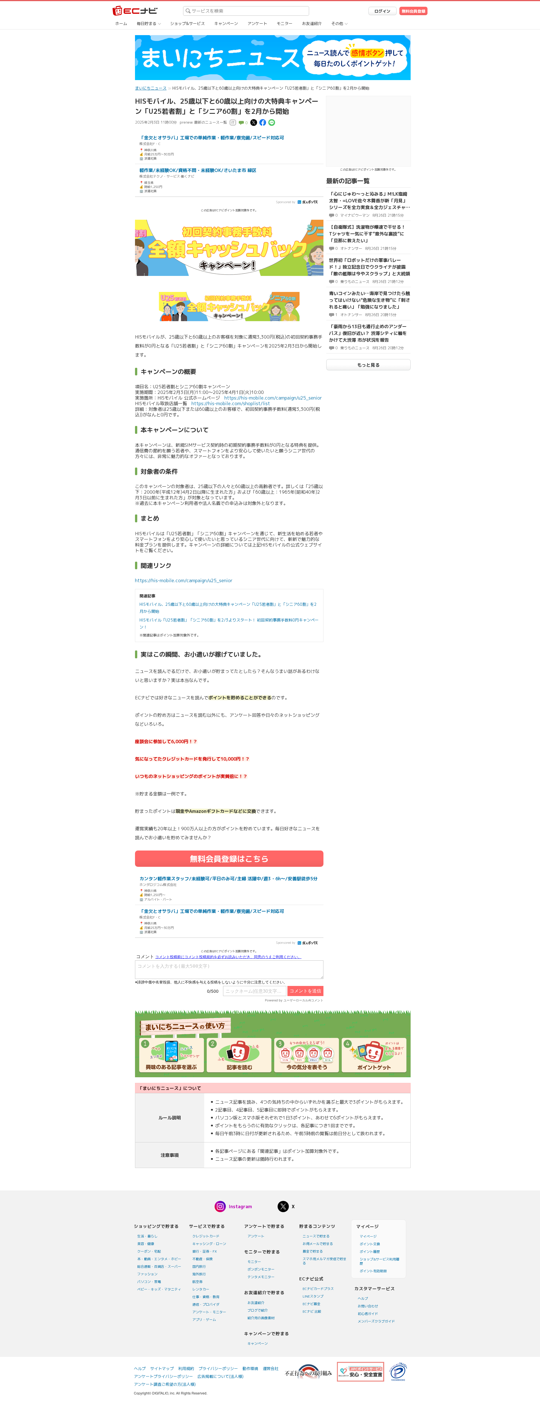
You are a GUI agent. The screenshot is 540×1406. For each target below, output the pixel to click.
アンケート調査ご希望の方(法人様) (165, 1384)
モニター (284, 23)
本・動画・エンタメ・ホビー (159, 1259)
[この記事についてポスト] (253, 122)
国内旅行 (199, 1266)
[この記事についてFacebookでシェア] (262, 122)
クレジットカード (205, 1236)
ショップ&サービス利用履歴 (379, 1261)
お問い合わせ (368, 1306)
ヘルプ (363, 1298)
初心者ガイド (368, 1313)
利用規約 (186, 1368)
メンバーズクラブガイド (376, 1321)
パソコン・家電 (149, 1281)
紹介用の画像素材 (261, 1318)
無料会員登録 (413, 11)
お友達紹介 (312, 23)
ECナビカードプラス (318, 1288)
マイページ (368, 1236)
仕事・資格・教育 (205, 1296)
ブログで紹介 (258, 1310)
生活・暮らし (147, 1236)
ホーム (121, 23)
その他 (337, 23)
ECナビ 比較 (312, 1311)
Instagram (240, 1206)
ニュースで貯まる (316, 1236)
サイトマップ (162, 1368)
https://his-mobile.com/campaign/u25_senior (273, 398)
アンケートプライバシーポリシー (163, 1376)
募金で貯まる (313, 1251)
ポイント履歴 (370, 1251)
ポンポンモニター (261, 1269)
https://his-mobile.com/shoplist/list (231, 403)
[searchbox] (246, 11)
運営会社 (270, 1368)
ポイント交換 (370, 1244)
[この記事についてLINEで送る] (271, 122)
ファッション (147, 1274)
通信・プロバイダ (205, 1304)
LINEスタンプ (313, 1296)
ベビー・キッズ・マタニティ (159, 1289)
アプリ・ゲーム (204, 1319)
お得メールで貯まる (318, 1243)
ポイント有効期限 (373, 1271)
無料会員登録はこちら (229, 858)
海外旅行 (199, 1274)
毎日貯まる (146, 23)
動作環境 (250, 1368)
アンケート (257, 23)
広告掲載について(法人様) (220, 1376)
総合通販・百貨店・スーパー (159, 1266)
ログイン (382, 11)
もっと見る (368, 365)
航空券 (197, 1281)
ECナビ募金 (311, 1303)
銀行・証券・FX (204, 1251)
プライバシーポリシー (218, 1368)
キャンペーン (226, 23)
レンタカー (200, 1289)
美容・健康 (145, 1243)
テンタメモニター (261, 1277)
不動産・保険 (202, 1259)
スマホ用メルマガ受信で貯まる (324, 1261)
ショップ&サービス (187, 23)
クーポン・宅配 (149, 1251)
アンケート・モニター (209, 1312)
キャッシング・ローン (209, 1243)
